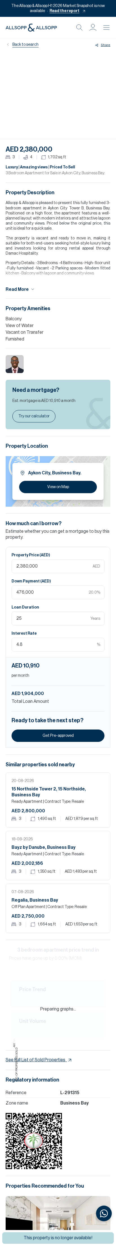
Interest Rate (24, 633)
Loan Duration (25, 607)
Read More (17, 289)
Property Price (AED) (31, 555)
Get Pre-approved (58, 736)
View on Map (58, 487)
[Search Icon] (79, 27)
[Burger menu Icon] (106, 27)
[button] (93, 27)
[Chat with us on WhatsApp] (104, 1213)
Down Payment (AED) (31, 581)
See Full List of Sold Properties (35, 1060)
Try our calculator (34, 416)
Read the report (64, 11)
